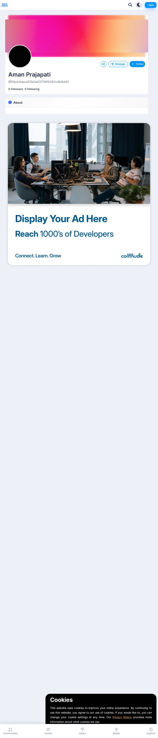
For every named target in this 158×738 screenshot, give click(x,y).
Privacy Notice (122, 717)
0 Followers (15, 89)
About (18, 102)
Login (151, 4)
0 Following (32, 89)
